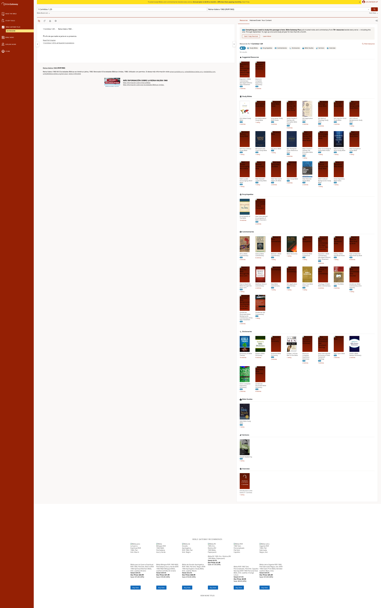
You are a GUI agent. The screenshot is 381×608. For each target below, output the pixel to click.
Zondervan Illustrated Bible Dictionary (260, 385)
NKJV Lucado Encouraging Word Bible (246, 180)
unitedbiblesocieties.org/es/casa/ (55, 74)
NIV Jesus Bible (276, 149)
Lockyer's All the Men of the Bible (292, 354)
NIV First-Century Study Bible (245, 149)
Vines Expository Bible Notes (339, 180)
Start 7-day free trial (251, 36)
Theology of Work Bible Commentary (324, 285)
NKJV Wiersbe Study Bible (306, 180)
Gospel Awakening (246, 457)
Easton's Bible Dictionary (260, 354)
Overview (246, 469)
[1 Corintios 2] (234, 44)
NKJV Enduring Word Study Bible (339, 149)
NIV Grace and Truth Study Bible (261, 149)
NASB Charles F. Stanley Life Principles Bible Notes (292, 121)
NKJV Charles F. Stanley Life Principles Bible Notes (307, 151)
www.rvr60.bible (75, 74)
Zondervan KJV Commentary (260, 313)
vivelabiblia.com (209, 72)
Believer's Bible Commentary (276, 254)
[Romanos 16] (37, 44)
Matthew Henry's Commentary (261, 285)
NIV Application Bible (307, 119)
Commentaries (248, 232)
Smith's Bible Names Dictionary (355, 354)
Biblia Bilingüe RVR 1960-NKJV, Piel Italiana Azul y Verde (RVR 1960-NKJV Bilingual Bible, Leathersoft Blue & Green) (167, 567)
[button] (369, 2)
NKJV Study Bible (292, 179)
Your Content (267, 20)
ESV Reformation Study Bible (260, 119)
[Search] (374, 9)
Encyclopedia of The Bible (245, 217)
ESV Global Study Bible (245, 119)
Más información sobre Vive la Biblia (136, 83)
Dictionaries (247, 331)
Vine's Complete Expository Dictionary (245, 385)
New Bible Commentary (275, 285)
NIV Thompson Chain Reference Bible (292, 150)
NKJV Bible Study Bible (245, 422)
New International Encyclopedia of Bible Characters (261, 218)
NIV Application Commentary (292, 285)
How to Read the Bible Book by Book (355, 254)
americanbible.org (177, 72)
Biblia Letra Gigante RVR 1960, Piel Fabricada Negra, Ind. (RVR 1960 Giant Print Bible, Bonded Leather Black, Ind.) (270, 567)
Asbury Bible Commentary (259, 254)
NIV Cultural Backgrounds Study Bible (355, 120)
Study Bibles (247, 96)
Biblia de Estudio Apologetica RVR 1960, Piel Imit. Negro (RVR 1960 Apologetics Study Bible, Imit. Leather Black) (193, 567)
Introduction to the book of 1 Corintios (246, 491)
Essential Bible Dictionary (276, 354)
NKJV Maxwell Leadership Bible (261, 180)
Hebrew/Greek (255, 20)
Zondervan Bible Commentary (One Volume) (355, 286)
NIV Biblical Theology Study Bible (323, 120)
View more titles (207, 596)
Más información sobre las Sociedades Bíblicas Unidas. (143, 85)
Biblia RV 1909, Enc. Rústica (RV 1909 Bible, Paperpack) (219, 557)
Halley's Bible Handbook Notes (339, 254)
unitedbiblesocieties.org (193, 72)
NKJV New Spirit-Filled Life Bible (276, 180)
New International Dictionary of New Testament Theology (324, 356)
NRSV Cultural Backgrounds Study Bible (324, 180)
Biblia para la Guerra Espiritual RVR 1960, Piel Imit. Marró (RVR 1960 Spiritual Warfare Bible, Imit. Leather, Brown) (142, 567)
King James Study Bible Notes (277, 119)
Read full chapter (49, 40)
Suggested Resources (250, 57)
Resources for (251, 44)
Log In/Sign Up (372, 2)
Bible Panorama (292, 254)
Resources (244, 20)
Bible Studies (247, 399)
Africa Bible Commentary (244, 254)
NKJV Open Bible (339, 353)
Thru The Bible (339, 284)
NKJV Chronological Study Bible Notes (324, 149)
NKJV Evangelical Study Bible (355, 149)
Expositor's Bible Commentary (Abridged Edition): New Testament (246, 81)
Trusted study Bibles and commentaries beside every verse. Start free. (199, 2)
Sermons (245, 435)
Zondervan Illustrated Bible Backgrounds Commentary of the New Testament (246, 316)
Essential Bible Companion (307, 254)
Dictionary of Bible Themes (246, 354)
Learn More (267, 36)
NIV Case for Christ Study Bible (340, 119)
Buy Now (135, 588)
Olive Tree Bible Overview (307, 285)
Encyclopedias (247, 194)
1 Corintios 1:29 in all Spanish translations (58, 43)
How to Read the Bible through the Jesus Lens (246, 286)
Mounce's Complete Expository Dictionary (258, 81)
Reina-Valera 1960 (50, 68)
